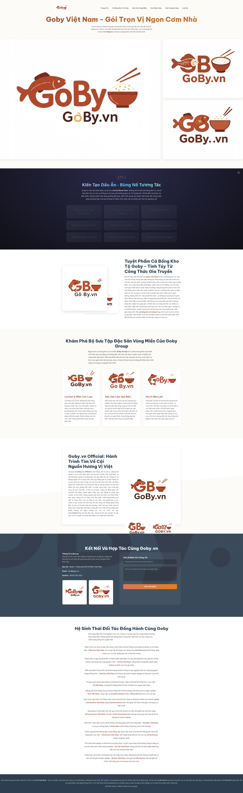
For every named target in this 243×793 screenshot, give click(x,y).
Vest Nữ (134, 694)
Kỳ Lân (152, 746)
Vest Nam (119, 694)
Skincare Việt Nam (96, 650)
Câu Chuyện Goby (172, 8)
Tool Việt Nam (41, 780)
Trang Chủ (104, 8)
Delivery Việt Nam (107, 673)
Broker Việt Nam (118, 758)
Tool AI (227, 780)
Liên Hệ (185, 8)
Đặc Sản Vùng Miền (139, 8)
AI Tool (162, 780)
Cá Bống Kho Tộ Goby (120, 8)
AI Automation (121, 714)
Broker (140, 758)
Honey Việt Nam (124, 662)
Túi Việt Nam (98, 685)
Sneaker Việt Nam (150, 723)
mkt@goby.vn (110, 32)
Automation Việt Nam (95, 702)
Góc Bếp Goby (156, 8)
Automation (118, 702)
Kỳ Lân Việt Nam (122, 746)
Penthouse (153, 735)
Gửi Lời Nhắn (150, 587)
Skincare (142, 650)
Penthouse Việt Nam (110, 735)
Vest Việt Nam (93, 694)
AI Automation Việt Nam (95, 714)
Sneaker (116, 726)
